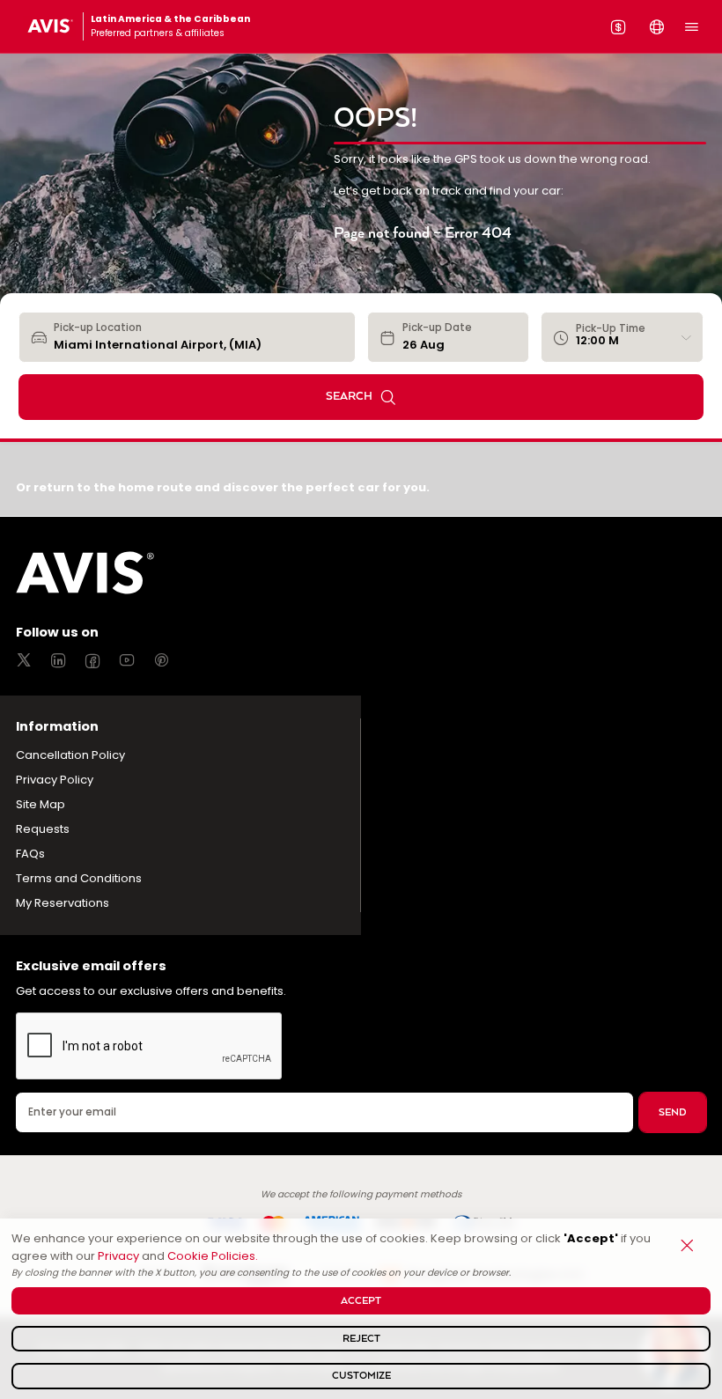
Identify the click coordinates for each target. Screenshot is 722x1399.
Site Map (40, 804)
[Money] (618, 26)
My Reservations (62, 903)
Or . (223, 487)
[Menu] (691, 26)
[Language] (656, 26)
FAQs (30, 853)
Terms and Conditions (79, 878)
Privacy (118, 1256)
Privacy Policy (54, 779)
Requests (43, 829)
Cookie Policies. (212, 1256)
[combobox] (198, 337)
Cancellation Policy (70, 755)
